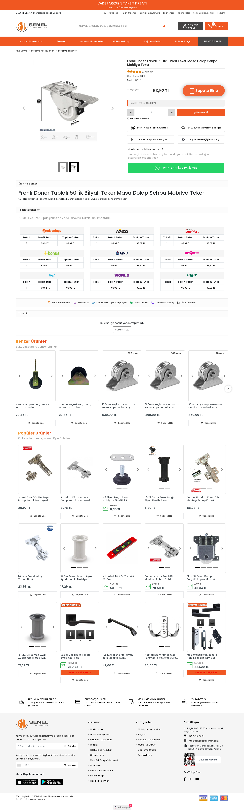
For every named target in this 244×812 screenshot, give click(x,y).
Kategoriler (144, 722)
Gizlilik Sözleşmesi (100, 734)
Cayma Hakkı (97, 755)
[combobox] (20, 765)
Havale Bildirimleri (99, 780)
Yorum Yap (122, 329)
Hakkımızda (96, 729)
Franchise (95, 765)
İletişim (221, 12)
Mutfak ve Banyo (147, 744)
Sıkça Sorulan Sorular (203, 12)
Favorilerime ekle (139, 118)
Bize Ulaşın (191, 722)
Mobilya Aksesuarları (149, 729)
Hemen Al (202, 112)
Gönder (72, 746)
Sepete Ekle (206, 90)
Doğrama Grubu (147, 749)
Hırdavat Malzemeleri (149, 739)
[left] (16, 388)
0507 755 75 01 (195, 735)
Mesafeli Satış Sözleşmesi (104, 760)
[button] (216, 26)
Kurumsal (94, 722)
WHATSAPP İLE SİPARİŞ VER (180, 168)
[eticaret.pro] (122, 810)
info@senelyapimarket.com (203, 740)
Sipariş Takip (184, 12)
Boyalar (142, 734)
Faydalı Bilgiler (145, 755)
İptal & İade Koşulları (101, 749)
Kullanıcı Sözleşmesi (101, 739)
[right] (228, 388)
